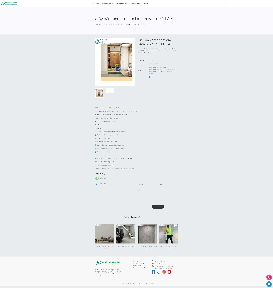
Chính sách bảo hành (139, 268)
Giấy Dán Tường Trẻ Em (118, 24)
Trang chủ (97, 24)
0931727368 (103, 178)
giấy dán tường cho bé (170, 69)
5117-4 (151, 73)
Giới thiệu (135, 261)
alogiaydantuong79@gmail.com (161, 261)
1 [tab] (114, 82)
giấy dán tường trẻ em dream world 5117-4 (160, 67)
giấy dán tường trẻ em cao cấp (156, 69)
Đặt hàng (158, 206)
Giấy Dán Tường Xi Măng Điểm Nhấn (168, 247)
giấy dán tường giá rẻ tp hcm (156, 71)
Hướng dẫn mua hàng (139, 265)
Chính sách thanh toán (139, 263)
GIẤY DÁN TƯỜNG (106, 24)
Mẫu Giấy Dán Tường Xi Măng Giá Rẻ (147, 247)
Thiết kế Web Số (148, 283)
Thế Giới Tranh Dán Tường (131, 283)
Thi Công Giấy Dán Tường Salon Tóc (126, 247)
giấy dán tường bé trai (169, 71)
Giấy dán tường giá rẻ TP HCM (104, 246)
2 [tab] (116, 82)
